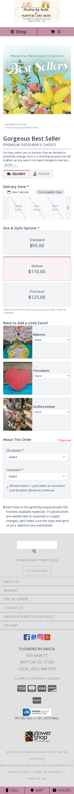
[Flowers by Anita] (37, 21)
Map (38, 790)
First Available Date (50, 192)
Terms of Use (37, 778)
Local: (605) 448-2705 (37, 668)
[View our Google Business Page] (34, 639)
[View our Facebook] (27, 639)
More (8, 165)
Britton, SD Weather (16, 765)
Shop (21, 31)
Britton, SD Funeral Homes (26, 752)
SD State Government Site (53, 765)
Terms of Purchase (48, 772)
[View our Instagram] (40, 639)
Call (13, 790)
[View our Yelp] (47, 639)
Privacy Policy (20, 772)
